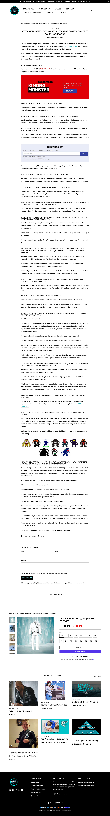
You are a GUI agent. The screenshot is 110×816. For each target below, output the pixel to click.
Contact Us (34, 796)
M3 (91, 641)
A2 (71, 635)
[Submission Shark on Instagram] (16, 790)
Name (22, 551)
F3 (61, 641)
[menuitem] (29, 9)
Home (22, 23)
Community (27, 23)
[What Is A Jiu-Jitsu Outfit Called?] (23, 693)
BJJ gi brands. (45, 69)
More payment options (80, 656)
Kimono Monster (71, 46)
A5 (86, 635)
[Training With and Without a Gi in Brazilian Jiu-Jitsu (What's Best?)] (23, 733)
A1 (66, 635)
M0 (76, 641)
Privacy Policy (61, 583)
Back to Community (56, 595)
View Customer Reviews (86, 785)
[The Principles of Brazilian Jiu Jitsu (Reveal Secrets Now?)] (55, 726)
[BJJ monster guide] (55, 87)
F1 (90, 635)
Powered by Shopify (66, 810)
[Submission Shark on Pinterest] (13, 790)
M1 (81, 641)
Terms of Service (75, 583)
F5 (71, 641)
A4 (81, 635)
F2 (95, 635)
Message (23, 560)
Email (57, 551)
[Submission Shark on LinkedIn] (19, 790)
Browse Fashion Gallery (86, 782)
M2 (86, 641)
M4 (96, 641)
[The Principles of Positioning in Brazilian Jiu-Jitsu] (86, 727)
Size (60, 632)
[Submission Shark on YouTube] (22, 790)
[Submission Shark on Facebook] (10, 790)
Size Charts (35, 782)
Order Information (37, 785)
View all (97, 676)
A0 (62, 635)
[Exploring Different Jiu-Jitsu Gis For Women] (86, 689)
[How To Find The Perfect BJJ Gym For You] (55, 690)
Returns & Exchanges (38, 789)
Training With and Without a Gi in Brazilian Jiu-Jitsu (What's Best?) (23, 756)
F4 (66, 641)
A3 (76, 635)
